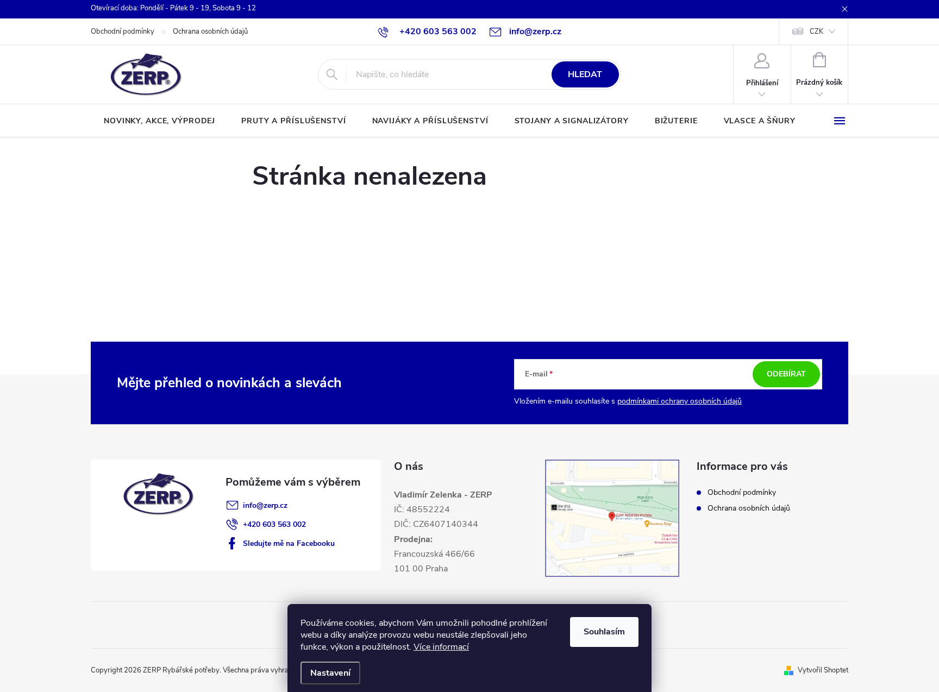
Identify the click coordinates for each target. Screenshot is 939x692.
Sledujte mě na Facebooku (289, 543)
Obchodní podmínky (122, 31)
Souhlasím (604, 632)
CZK (816, 31)
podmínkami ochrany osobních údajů (679, 401)
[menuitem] (159, 121)
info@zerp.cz (265, 505)
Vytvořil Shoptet (823, 670)
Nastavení (330, 673)
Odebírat (786, 374)
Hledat (585, 74)
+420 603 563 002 (274, 524)
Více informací (441, 647)
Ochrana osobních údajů (210, 31)
